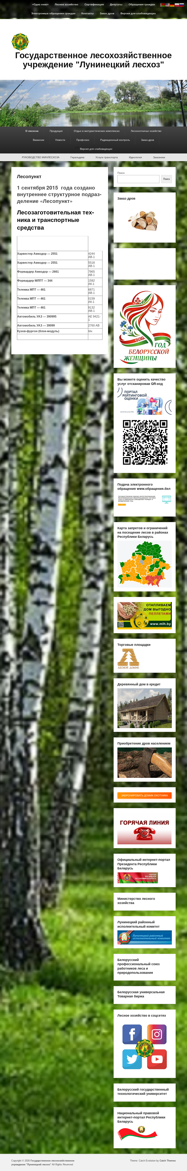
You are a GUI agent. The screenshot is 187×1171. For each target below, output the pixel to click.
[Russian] (182, 4)
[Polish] (177, 4)
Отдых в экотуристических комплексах (97, 130)
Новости (60, 139)
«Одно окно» (40, 4)
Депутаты (116, 4)
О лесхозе (32, 130)
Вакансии (38, 139)
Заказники (159, 157)
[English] (167, 4)
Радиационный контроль (115, 139)
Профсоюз (82, 139)
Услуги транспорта (107, 157)
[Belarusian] (163, 4)
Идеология (135, 157)
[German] (172, 4)
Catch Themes (168, 1160)
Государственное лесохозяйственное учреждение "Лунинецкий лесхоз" (93, 60)
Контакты (87, 13)
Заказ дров (107, 13)
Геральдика (77, 157)
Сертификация (94, 4)
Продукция (56, 130)
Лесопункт (29, 176)
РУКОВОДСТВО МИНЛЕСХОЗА (40, 157)
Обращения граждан (142, 4)
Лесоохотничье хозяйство (146, 130)
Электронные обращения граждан (53, 13)
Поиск (121, 172)
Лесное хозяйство (66, 4)
